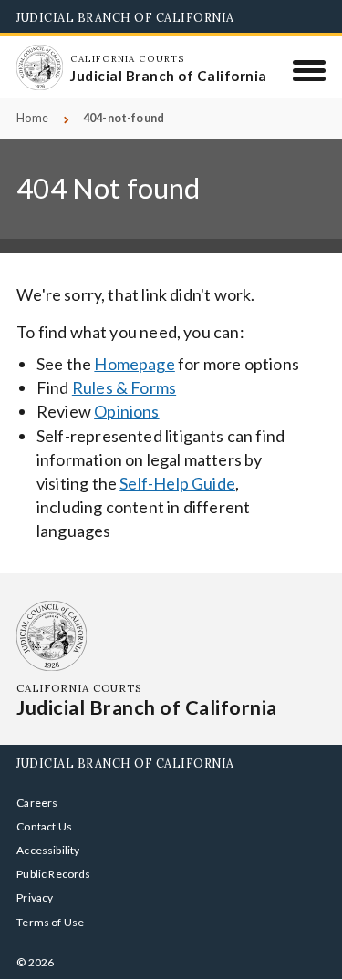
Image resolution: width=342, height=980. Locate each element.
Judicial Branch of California (125, 17)
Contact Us (44, 826)
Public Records (53, 874)
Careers (36, 803)
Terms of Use (50, 922)
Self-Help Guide (177, 483)
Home (32, 118)
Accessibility (47, 850)
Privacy (34, 897)
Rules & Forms (124, 387)
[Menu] (310, 70)
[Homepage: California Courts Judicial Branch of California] (39, 67)
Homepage (134, 364)
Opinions (126, 411)
